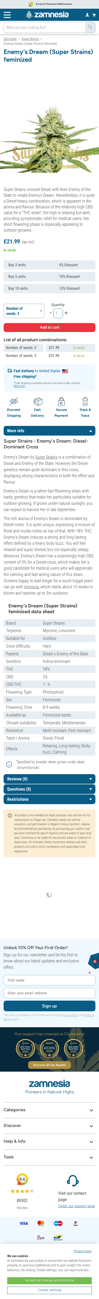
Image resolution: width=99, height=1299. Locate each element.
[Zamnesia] (47, 14)
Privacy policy (83, 1251)
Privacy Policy (70, 1015)
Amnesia (31, 586)
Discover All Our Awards (49, 1065)
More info (19, 386)
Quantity (58, 304)
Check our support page (76, 1206)
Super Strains (46, 457)
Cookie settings (50, 1290)
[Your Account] (87, 14)
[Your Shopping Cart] (94, 14)
